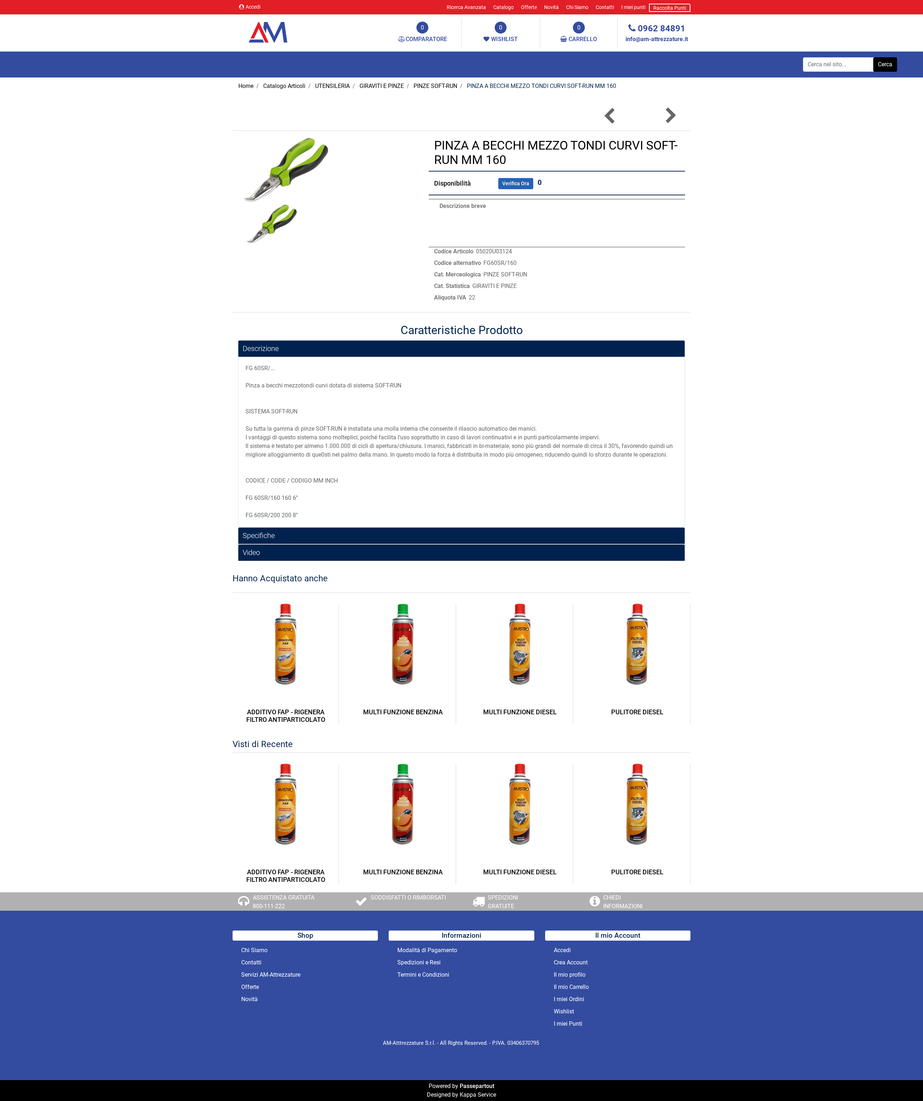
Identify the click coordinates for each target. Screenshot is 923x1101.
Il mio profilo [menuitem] (570, 974)
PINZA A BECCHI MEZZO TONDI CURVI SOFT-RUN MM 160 (541, 86)
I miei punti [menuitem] (633, 7)
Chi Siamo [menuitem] (577, 7)
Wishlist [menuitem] (564, 1011)
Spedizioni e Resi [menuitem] (419, 962)
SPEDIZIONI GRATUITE (503, 902)
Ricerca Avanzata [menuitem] (466, 7)
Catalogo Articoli (284, 86)
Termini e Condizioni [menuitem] (423, 974)
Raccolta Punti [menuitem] (669, 8)
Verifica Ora (515, 183)
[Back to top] (903, 1081)
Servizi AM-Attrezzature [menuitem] (270, 974)
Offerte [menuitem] (529, 7)
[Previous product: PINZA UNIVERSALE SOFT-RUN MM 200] (610, 115)
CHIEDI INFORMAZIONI (622, 902)
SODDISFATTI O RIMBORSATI (408, 897)
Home (245, 86)
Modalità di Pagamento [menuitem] (427, 950)
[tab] (461, 349)
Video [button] (251, 552)
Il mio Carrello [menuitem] (571, 987)
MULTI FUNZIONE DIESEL (520, 712)
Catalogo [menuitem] (503, 7)
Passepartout (477, 1086)
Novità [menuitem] (551, 7)
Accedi (253, 7)
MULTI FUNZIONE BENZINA (403, 712)
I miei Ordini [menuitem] (569, 999)
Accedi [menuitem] (562, 950)
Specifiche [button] (259, 535)
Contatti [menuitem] (605, 7)
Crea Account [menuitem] (571, 962)
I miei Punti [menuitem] (568, 1023)
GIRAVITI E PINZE (381, 86)
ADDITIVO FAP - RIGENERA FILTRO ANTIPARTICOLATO (285, 716)
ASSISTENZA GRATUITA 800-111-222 (283, 902)
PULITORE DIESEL (637, 712)
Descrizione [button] (261, 348)
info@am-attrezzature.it (657, 39)
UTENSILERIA (332, 86)
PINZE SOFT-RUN (435, 86)
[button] (885, 64)
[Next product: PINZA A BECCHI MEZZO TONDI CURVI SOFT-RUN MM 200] (670, 115)
